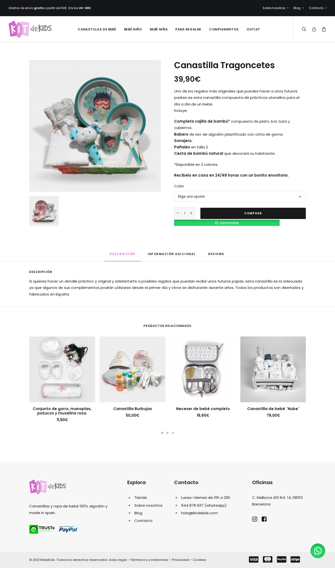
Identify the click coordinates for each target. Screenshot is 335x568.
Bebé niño (133, 29)
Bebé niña (159, 29)
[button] (227, 222)
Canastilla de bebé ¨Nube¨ (273, 408)
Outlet (253, 29)
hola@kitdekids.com (199, 513)
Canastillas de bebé (97, 29)
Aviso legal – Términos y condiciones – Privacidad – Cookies (157, 559)
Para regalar (188, 29)
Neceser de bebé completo (203, 408)
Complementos (224, 29)
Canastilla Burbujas (132, 408)
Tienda (140, 497)
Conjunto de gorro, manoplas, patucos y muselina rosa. (62, 411)
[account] (313, 29)
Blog (297, 8)
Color (179, 186)
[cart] (322, 29)
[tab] (122, 256)
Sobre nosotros (274, 8)
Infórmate (229, 222)
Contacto (316, 8)
